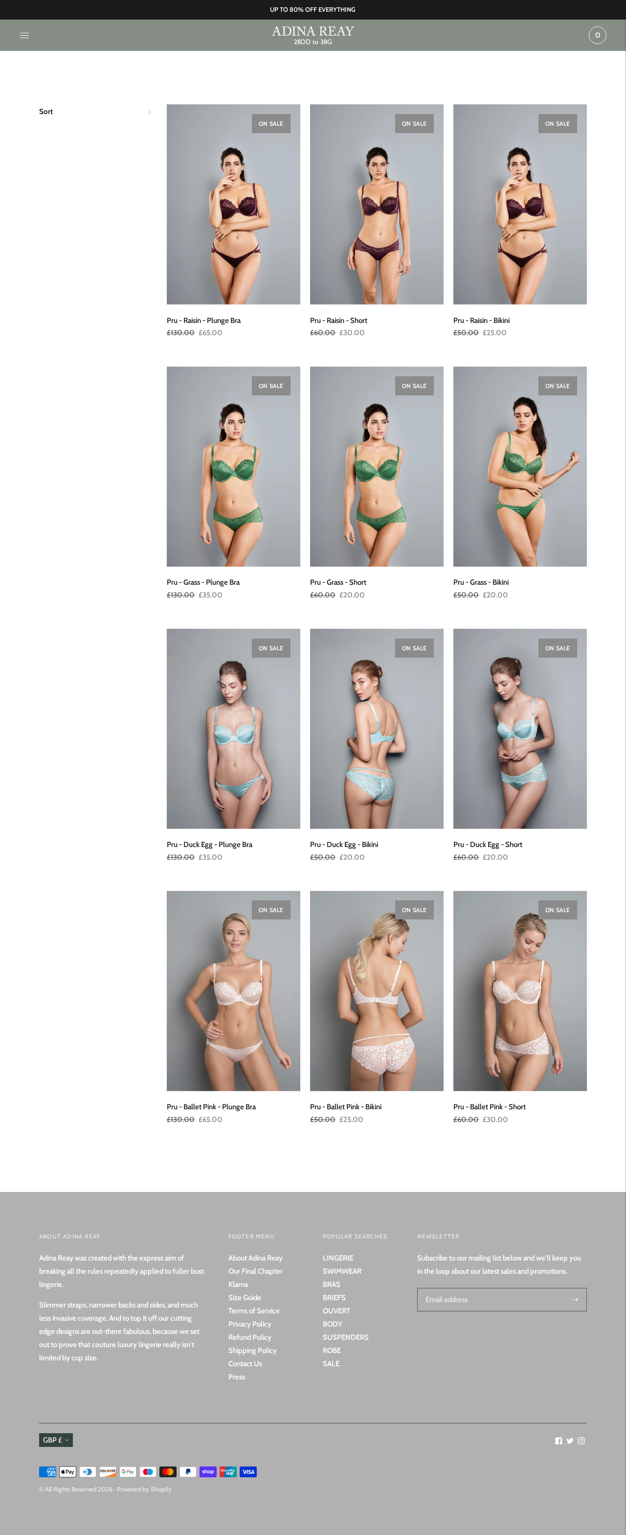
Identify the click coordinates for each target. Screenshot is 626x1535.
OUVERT (336, 1310)
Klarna (238, 1284)
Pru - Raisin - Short (338, 320)
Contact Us (245, 1363)
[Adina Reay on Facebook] (558, 1442)
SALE (331, 1363)
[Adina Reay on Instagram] (581, 1442)
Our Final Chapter (255, 1271)
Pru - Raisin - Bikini (481, 320)
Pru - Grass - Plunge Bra (203, 582)
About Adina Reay (255, 1258)
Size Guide (244, 1297)
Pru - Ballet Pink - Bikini (345, 1106)
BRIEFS (334, 1297)
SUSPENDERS (346, 1337)
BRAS (331, 1284)
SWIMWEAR (342, 1271)
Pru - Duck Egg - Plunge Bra (209, 844)
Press (236, 1377)
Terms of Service (254, 1310)
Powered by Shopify (144, 1489)
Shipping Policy (252, 1350)
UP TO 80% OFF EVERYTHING (313, 9)
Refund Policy (249, 1337)
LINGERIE (338, 1258)
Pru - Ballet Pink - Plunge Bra (211, 1106)
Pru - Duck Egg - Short (487, 844)
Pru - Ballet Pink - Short (489, 1106)
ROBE (332, 1350)
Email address (445, 1288)
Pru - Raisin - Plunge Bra (204, 320)
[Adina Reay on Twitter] (570, 1442)
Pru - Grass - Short (338, 582)
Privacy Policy (249, 1324)
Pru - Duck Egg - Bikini (344, 844)
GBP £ (52, 1440)
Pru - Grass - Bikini (481, 582)
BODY (332, 1324)
